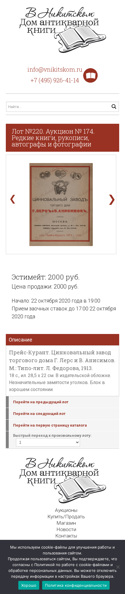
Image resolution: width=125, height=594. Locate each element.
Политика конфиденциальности (76, 585)
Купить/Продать (66, 516)
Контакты (66, 536)
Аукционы (66, 510)
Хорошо (29, 585)
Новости (66, 529)
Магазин (66, 523)
